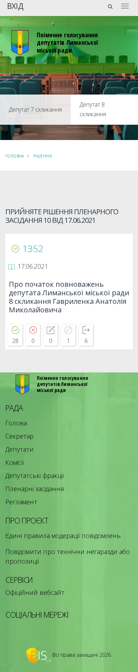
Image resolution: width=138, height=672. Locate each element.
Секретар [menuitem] (19, 436)
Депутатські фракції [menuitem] (34, 475)
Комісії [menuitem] (14, 462)
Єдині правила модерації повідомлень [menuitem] (63, 535)
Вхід (15, 5)
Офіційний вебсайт (34, 592)
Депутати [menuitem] (19, 449)
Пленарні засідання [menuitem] (34, 488)
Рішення (42, 156)
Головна (14, 156)
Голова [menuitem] (16, 423)
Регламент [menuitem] (21, 502)
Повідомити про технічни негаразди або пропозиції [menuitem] (67, 556)
